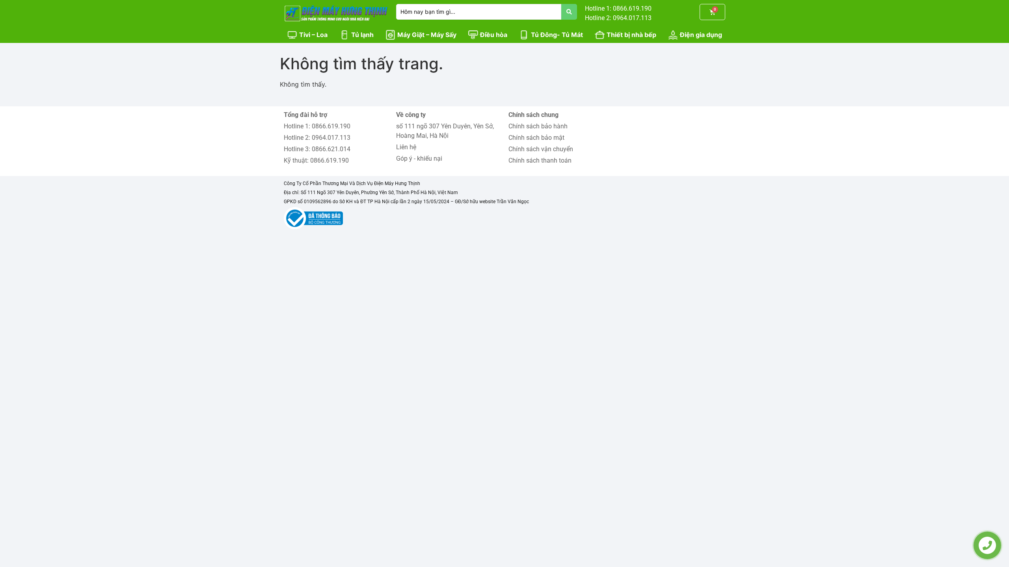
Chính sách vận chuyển (540, 149)
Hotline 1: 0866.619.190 (317, 126)
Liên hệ (406, 147)
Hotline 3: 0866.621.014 (317, 149)
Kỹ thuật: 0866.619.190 (316, 160)
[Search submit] (569, 12)
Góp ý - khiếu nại (419, 158)
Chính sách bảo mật (536, 137)
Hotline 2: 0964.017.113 (317, 137)
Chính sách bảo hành (538, 126)
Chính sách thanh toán (540, 160)
